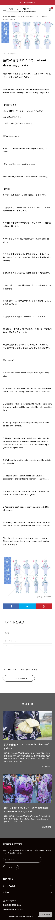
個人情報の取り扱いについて (14, 909)
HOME (5, 16)
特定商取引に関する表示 (12, 905)
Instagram (11, 900)
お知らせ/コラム (16, 16)
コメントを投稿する (19, 678)
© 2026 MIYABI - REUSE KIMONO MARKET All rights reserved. (27, 917)
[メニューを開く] (4, 9)
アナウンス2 (27, 3)
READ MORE (46, 766)
